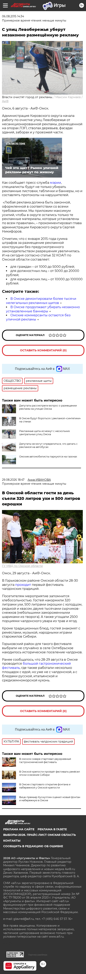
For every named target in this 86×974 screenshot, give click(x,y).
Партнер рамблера (37, 954)
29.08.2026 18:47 (13, 480)
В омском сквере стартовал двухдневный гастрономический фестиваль (45, 760)
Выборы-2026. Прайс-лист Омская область (39, 835)
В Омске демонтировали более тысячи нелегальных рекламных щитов (41, 301)
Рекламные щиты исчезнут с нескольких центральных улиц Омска (44, 433)
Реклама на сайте (18, 829)
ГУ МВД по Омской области (22, 566)
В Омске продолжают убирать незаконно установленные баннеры (43, 309)
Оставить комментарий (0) (43, 350)
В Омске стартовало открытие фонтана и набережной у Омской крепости (44, 786)
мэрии (55, 183)
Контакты (11, 840)
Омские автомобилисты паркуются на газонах (48, 456)
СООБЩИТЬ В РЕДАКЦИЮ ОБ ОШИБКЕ (33, 846)
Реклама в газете (52, 829)
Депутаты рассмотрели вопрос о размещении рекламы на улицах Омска (48, 407)
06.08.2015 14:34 (13, 16)
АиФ (5, 101)
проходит (23, 585)
